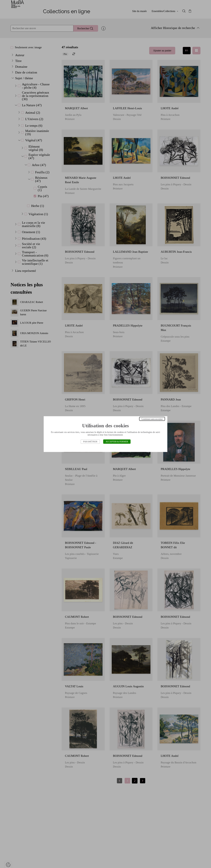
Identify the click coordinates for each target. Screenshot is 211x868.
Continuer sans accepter (152, 418)
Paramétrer (90, 441)
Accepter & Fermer (117, 441)
